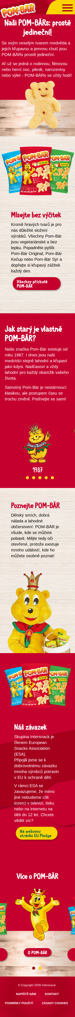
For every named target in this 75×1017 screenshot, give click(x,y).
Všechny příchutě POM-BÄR (32, 284)
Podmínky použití (19, 1003)
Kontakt (52, 994)
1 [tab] (21, 477)
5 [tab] (46, 477)
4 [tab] (39, 477)
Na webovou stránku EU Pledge (36, 833)
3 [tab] (33, 477)
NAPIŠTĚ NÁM (26, 994)
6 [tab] (52, 477)
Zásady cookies (55, 1003)
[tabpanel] (37, 442)
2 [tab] (27, 477)
